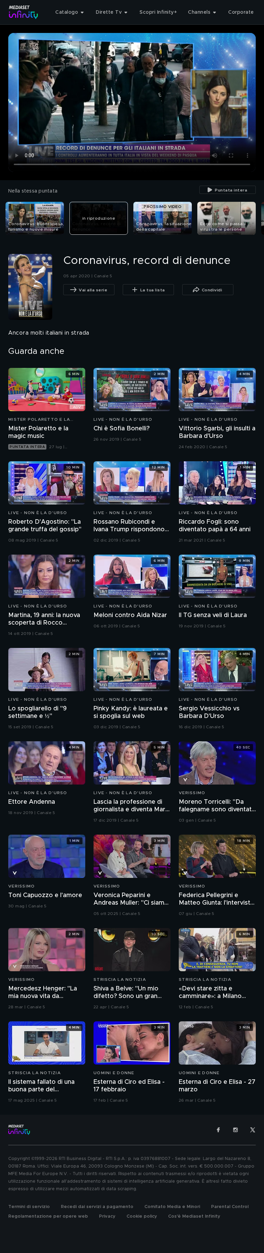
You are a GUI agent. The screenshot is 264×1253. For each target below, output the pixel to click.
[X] (253, 1130)
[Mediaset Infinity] (23, 12)
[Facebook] (218, 1130)
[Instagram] (235, 1130)
